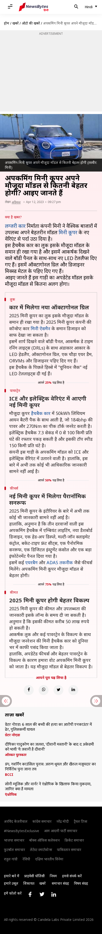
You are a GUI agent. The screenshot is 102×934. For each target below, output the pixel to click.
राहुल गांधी (11, 859)
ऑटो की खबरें (31, 23)
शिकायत (28, 883)
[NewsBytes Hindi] (34, 7)
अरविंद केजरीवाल (15, 821)
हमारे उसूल (11, 883)
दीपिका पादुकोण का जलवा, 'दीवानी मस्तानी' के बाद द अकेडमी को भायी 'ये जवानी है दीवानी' (49, 747)
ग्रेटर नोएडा (12, 735)
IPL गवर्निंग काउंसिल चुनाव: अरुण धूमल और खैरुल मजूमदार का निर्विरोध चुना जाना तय (50, 767)
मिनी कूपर (68, 232)
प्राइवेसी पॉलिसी (34, 876)
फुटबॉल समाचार (14, 849)
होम (6, 23)
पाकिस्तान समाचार (69, 849)
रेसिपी (26, 859)
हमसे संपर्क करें (72, 876)
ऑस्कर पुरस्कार (15, 755)
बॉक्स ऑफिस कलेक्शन (44, 840)
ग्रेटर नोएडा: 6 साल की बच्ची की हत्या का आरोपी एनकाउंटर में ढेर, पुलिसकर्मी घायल (48, 727)
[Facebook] (29, 690)
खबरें (15, 23)
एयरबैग (31, 562)
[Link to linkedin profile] (54, 894)
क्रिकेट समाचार (74, 840)
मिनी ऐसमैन (40, 328)
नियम (53, 876)
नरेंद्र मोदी (62, 821)
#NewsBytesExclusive (21, 830)
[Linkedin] (73, 690)
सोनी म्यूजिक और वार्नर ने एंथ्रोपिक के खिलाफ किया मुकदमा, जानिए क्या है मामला (48, 787)
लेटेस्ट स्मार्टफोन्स (41, 849)
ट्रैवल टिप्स (80, 821)
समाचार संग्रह (60, 883)
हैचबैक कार (41, 413)
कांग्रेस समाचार (41, 821)
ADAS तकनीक (60, 562)
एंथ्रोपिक (11, 794)
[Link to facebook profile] (30, 894)
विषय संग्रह (81, 883)
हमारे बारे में (11, 876)
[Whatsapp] (44, 690)
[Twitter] (58, 690)
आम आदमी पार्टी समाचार (60, 830)
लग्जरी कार (15, 226)
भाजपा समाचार (14, 840)
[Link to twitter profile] (42, 894)
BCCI (9, 774)
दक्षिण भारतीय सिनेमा (49, 859)
